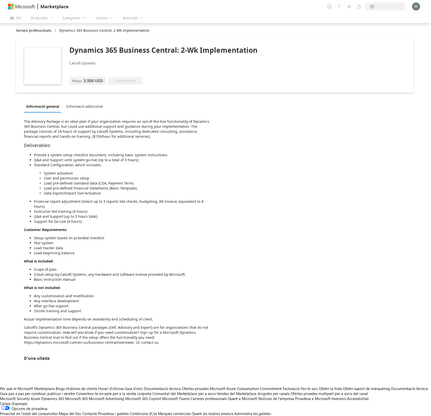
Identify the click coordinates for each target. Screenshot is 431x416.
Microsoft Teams (176, 398)
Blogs (60, 388)
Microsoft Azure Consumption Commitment (246, 388)
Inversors (338, 398)
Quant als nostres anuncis (212, 413)
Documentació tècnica (162, 388)
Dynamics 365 (52, 398)
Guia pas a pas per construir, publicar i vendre (37, 393)
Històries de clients (81, 388)
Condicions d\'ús (143, 413)
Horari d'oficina (111, 388)
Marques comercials (174, 413)
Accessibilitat (358, 398)
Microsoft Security (15, 398)
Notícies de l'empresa (276, 398)
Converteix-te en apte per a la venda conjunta (113, 393)
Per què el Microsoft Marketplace (27, 388)
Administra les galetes (252, 413)
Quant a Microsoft (242, 398)
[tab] (44, 106)
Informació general (42, 106)
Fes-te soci (309, 388)
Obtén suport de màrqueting (366, 388)
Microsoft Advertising (106, 398)
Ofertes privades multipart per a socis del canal (329, 393)
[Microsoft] (21, 7)
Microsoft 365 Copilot (143, 398)
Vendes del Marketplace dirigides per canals (253, 393)
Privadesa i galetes (113, 413)
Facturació (291, 388)
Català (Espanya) (13, 403)
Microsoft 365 (76, 398)
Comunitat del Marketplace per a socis (184, 393)
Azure (35, 398)
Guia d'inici (134, 388)
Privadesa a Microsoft (312, 398)
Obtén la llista (330, 388)
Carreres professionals (209, 398)
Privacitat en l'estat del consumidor (29, 413)
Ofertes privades (195, 388)
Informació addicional (84, 106)
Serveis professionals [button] (33, 30)
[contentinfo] (56, 30)
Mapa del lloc (70, 413)
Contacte (89, 413)
